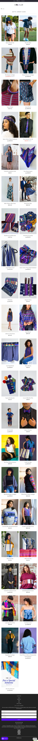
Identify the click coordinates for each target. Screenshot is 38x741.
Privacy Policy (19, 703)
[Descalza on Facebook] (16, 722)
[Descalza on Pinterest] (18, 722)
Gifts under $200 (19, 12)
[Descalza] (19, 5)
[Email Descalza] (22, 722)
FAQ (19, 700)
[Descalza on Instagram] (20, 722)
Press (19, 702)
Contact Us (19, 699)
